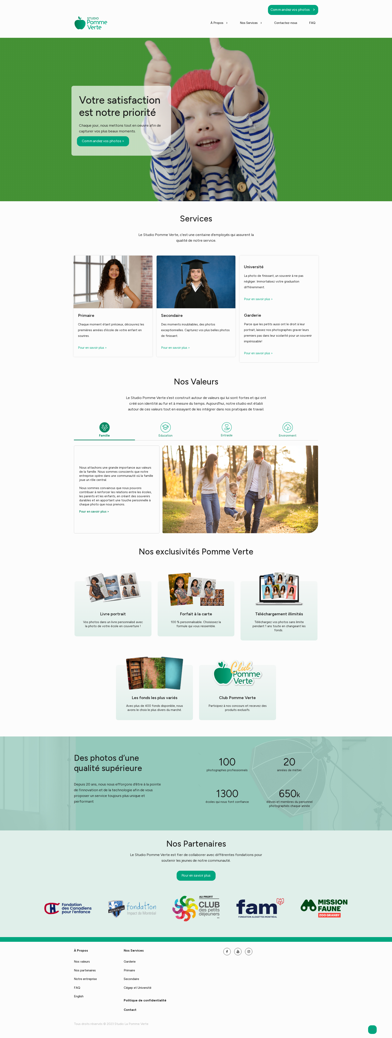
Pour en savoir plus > (92, 348)
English (79, 996)
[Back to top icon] (372, 1029)
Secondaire (131, 979)
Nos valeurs (82, 961)
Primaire (129, 970)
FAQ (77, 988)
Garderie (130, 961)
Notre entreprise (85, 979)
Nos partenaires (85, 970)
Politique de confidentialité (145, 1000)
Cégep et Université (137, 988)
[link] (68, 908)
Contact (130, 1010)
